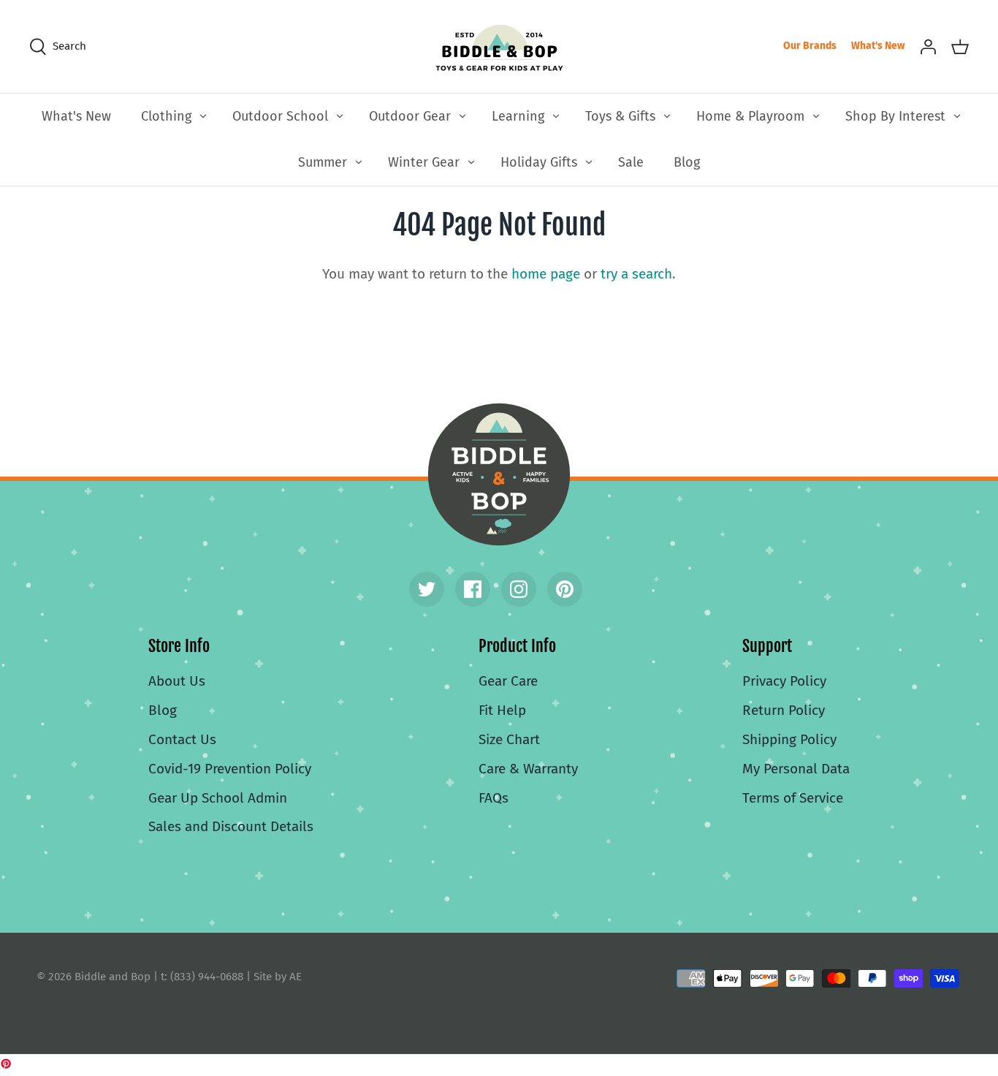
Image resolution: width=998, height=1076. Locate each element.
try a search (636, 273)
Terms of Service (792, 797)
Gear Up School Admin (217, 797)
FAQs (493, 797)
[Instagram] (518, 589)
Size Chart (509, 739)
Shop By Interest (895, 116)
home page (545, 273)
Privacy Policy (784, 680)
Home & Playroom (750, 116)
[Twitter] (426, 589)
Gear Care (508, 680)
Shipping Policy (789, 739)
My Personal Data (796, 768)
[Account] (928, 46)
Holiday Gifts (538, 162)
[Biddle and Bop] (499, 46)
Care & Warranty (528, 768)
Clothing (166, 116)
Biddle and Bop (499, 474)
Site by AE (278, 976)
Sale (631, 162)
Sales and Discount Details (230, 826)
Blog (687, 162)
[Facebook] (472, 589)
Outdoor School (280, 116)
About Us (176, 680)
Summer (322, 162)
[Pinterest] (564, 589)
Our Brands (810, 45)
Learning (518, 116)
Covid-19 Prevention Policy (229, 768)
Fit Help (502, 710)
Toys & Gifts (620, 116)
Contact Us (182, 739)
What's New (877, 45)
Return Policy (783, 710)
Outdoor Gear (410, 116)
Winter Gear (424, 162)
